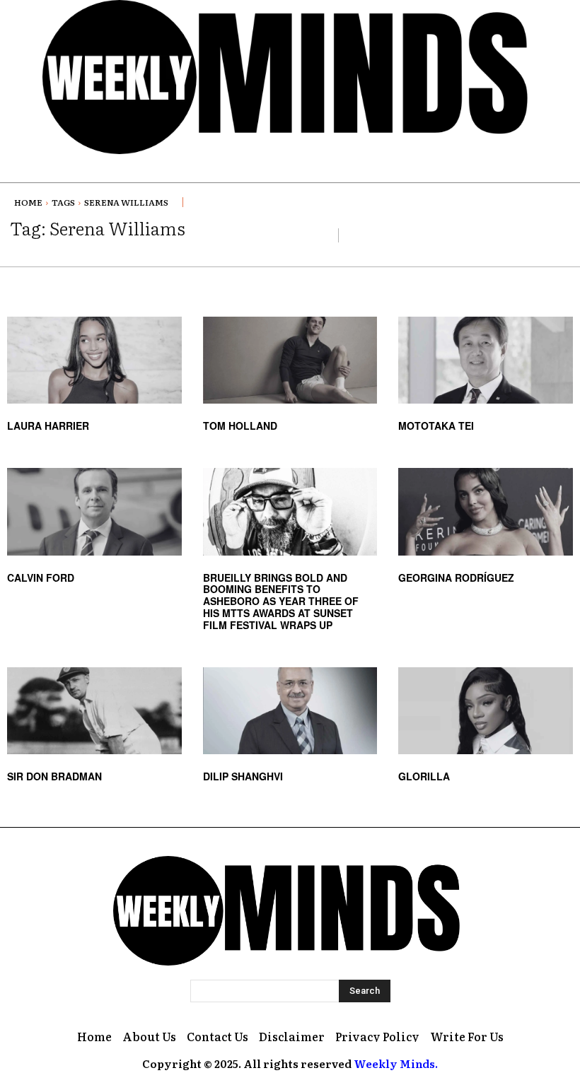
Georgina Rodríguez (456, 577)
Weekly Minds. (396, 1063)
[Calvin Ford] (94, 511)
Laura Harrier (48, 425)
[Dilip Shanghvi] (290, 710)
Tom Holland (240, 425)
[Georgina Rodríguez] (485, 511)
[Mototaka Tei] (485, 360)
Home (28, 202)
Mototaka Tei (436, 425)
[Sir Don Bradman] (94, 710)
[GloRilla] (485, 710)
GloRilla (424, 776)
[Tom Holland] (290, 360)
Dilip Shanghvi (243, 776)
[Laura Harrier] (94, 360)
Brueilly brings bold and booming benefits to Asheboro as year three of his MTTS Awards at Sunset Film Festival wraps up (281, 601)
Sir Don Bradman (54, 776)
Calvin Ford (40, 577)
